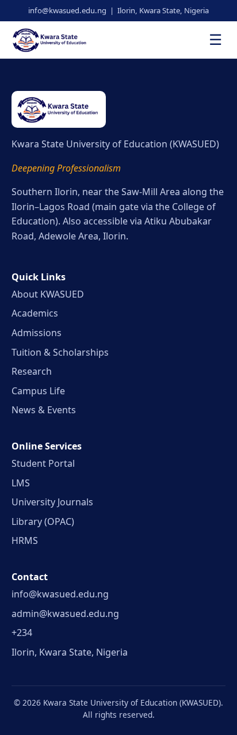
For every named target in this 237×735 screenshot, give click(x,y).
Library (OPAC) (43, 521)
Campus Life (38, 390)
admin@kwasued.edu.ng (65, 613)
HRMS (25, 540)
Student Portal (43, 463)
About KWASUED (48, 294)
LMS (21, 483)
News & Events (44, 409)
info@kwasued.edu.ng (60, 594)
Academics (35, 313)
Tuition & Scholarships (60, 352)
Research (32, 371)
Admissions (37, 332)
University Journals (52, 502)
